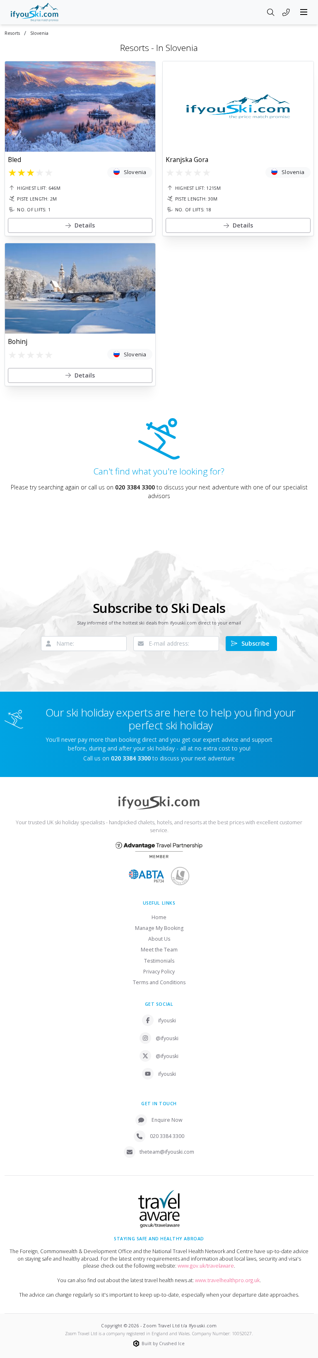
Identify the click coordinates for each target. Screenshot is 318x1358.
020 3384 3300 (135, 487)
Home (159, 917)
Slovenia (39, 33)
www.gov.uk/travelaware (206, 1265)
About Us (159, 938)
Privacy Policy (159, 971)
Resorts (12, 33)
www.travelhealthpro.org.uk (227, 1280)
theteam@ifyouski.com (167, 1151)
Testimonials (159, 960)
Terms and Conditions (159, 982)
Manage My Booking (159, 928)
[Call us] (286, 12)
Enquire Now (167, 1119)
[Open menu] (304, 12)
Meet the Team (159, 949)
